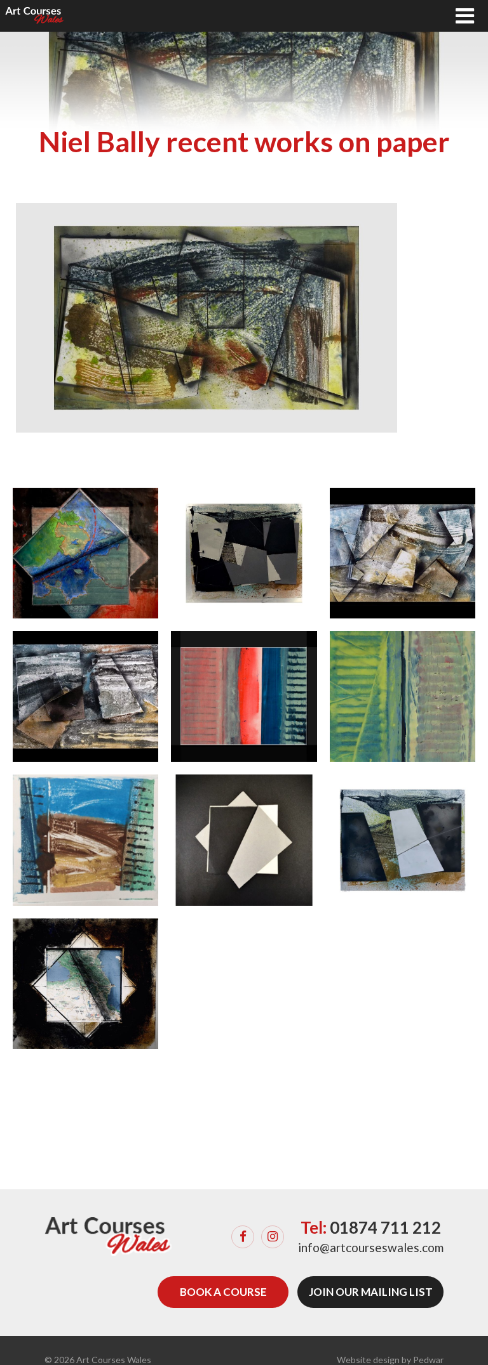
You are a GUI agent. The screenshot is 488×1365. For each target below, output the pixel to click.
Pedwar (428, 1359)
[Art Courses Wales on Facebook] (242, 1236)
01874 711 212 (385, 1227)
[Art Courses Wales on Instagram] (272, 1236)
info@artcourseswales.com (371, 1247)
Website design (368, 1359)
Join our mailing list (371, 1291)
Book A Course (223, 1291)
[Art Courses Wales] (34, 16)
